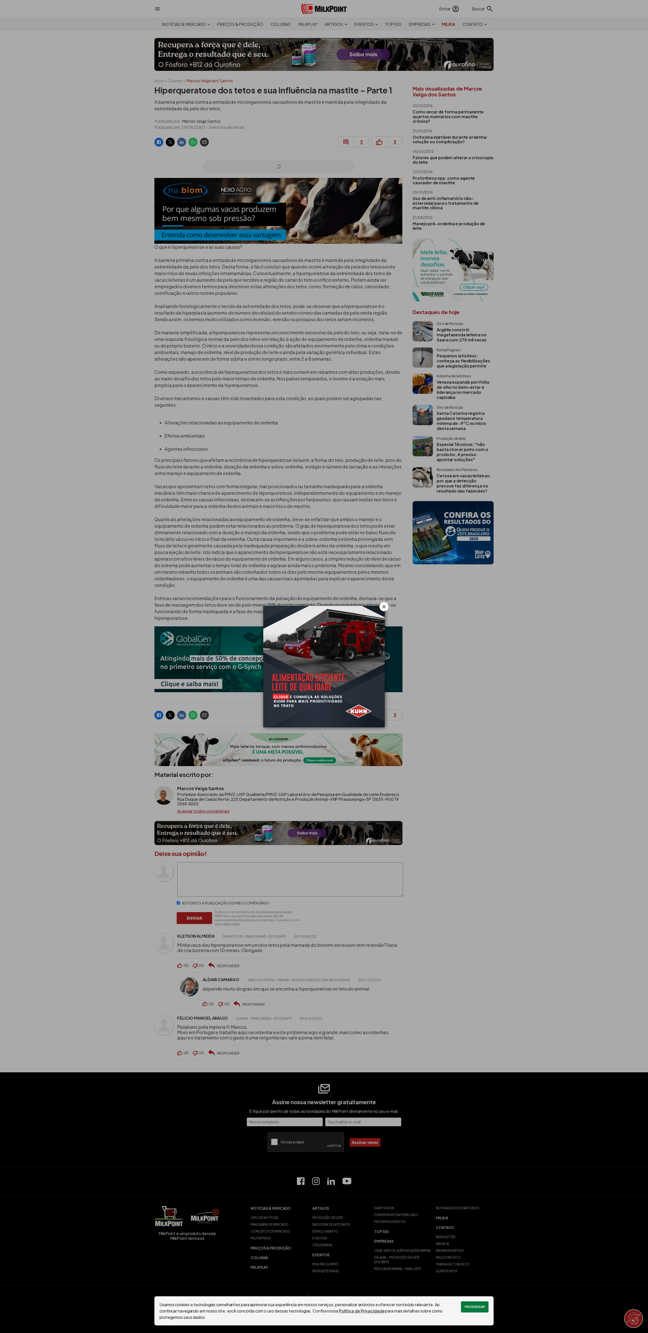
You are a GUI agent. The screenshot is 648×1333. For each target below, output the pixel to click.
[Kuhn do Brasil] (324, 666)
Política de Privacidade (361, 1311)
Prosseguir (475, 1307)
